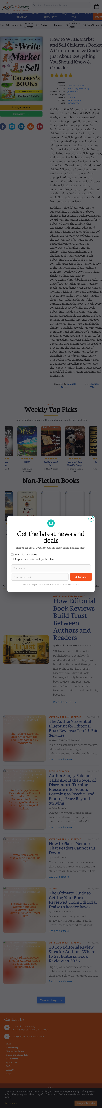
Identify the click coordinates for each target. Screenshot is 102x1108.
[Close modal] (91, 519)
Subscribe (81, 577)
